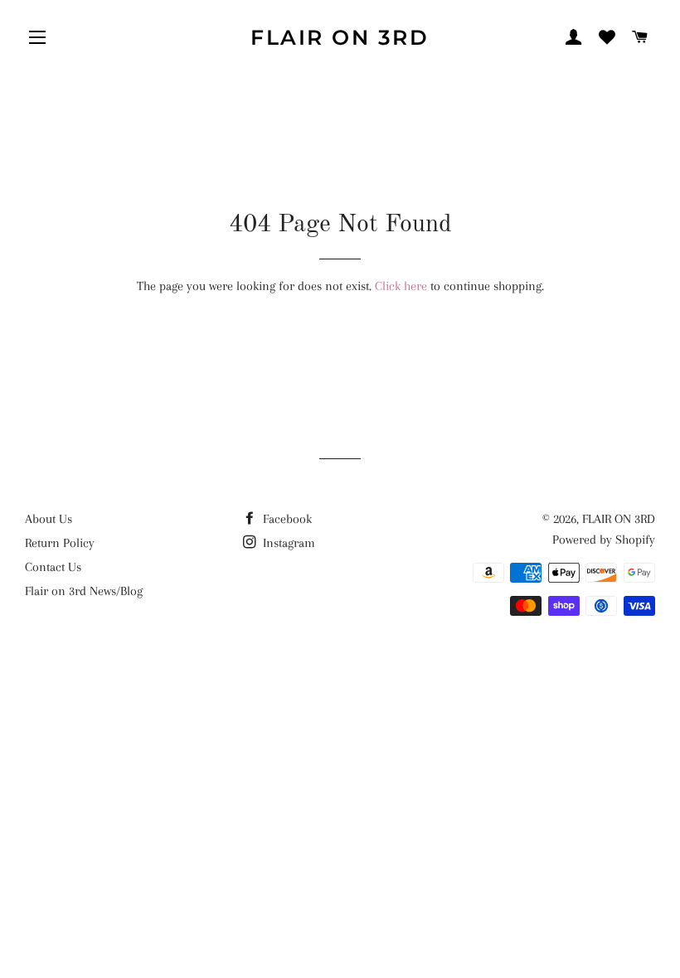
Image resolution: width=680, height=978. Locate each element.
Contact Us (53, 566)
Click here (401, 285)
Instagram (287, 542)
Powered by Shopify (603, 539)
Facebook (286, 518)
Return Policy (60, 542)
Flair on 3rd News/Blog (84, 590)
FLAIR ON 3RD (339, 37)
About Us (48, 518)
